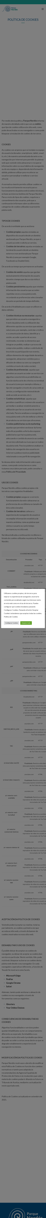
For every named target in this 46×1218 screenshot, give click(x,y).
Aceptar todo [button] (26, 623)
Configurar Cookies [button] (11, 623)
